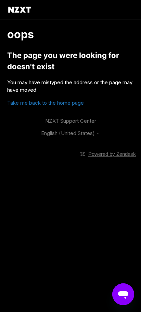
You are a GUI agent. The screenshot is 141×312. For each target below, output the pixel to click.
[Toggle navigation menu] (123, 9)
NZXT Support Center (70, 121)
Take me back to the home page (45, 103)
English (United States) (68, 133)
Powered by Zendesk (112, 154)
